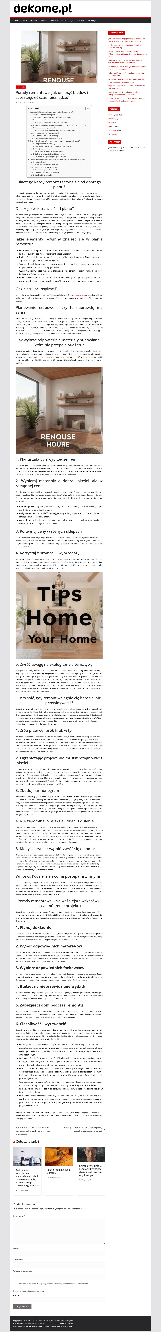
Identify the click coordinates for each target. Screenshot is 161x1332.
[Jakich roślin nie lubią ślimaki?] (59, 1148)
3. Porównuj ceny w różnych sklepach (46, 133)
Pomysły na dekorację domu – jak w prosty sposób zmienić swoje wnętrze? (83, 1129)
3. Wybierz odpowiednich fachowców (46, 167)
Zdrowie (80, 20)
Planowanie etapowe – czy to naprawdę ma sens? (50, 122)
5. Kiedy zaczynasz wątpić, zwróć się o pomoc (48, 154)
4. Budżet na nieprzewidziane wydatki (46, 170)
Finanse (33, 20)
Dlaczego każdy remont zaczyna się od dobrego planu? (51, 112)
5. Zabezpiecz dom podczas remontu (46, 172)
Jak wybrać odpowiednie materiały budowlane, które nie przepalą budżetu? (59, 125)
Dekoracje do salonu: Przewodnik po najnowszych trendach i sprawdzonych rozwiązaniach (33, 1131)
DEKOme (31, 1320)
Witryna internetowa (22, 1271)
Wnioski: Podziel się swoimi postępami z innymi (49, 156)
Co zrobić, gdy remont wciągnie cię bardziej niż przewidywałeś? (55, 141)
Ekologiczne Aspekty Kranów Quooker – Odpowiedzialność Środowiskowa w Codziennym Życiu (127, 53)
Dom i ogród (21, 20)
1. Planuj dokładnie (39, 162)
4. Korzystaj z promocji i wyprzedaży (45, 136)
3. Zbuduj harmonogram (41, 149)
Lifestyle (54, 20)
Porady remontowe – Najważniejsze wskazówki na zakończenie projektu (58, 159)
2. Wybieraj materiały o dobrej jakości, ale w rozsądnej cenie (53, 130)
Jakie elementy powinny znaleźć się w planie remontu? (52, 117)
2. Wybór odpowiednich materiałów (45, 165)
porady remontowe (81, 295)
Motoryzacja (67, 20)
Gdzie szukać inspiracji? (41, 120)
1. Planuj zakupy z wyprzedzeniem (45, 128)
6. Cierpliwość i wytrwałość (42, 175)
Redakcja (92, 20)
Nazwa (17, 1248)
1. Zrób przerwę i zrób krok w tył (44, 144)
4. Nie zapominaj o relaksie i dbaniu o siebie (48, 151)
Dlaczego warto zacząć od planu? (44, 115)
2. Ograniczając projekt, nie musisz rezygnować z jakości (52, 146)
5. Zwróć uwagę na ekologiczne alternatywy (48, 138)
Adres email (19, 1259)
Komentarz (19, 1216)
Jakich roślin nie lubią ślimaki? (58, 1171)
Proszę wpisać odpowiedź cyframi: (28, 1291)
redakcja (32, 102)
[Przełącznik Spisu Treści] (86, 108)
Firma (43, 20)
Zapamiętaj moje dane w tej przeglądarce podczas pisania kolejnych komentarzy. (52, 1283)
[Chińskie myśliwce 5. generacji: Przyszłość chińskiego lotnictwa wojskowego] (91, 1148)
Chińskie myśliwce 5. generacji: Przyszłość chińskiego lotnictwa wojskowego (90, 1170)
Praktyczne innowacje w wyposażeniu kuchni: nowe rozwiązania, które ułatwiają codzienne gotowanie (27, 1178)
